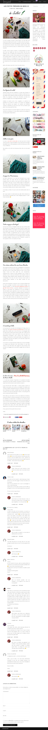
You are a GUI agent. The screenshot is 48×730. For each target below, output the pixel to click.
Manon (8, 588)
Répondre (16, 463)
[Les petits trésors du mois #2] (16, 427)
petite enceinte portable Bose (17, 329)
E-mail (4, 710)
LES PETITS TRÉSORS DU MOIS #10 (25, 430)
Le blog (19, 1)
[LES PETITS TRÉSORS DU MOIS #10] (25, 427)
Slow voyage (39, 130)
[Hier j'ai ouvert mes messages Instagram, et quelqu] (43, 192)
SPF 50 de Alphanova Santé (21, 286)
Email (37, 98)
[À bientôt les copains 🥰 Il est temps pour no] (35, 192)
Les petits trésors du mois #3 (16, 6)
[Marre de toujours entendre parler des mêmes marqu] (35, 201)
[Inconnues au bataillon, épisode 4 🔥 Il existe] (39, 192)
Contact (40, 1)
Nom (4, 705)
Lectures (39, 124)
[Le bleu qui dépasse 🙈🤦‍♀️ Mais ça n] (43, 201)
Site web (4, 715)
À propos (44, 1)
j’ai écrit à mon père (13, 141)
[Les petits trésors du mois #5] (7, 427)
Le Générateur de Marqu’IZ (27, 1)
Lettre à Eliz (35, 1)
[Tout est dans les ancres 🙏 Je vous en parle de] (35, 197)
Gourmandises (38, 118)
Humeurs (39, 121)
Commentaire (6, 691)
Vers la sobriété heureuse (21, 375)
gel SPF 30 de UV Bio (8, 288)
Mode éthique (19, 8)
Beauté (39, 115)
